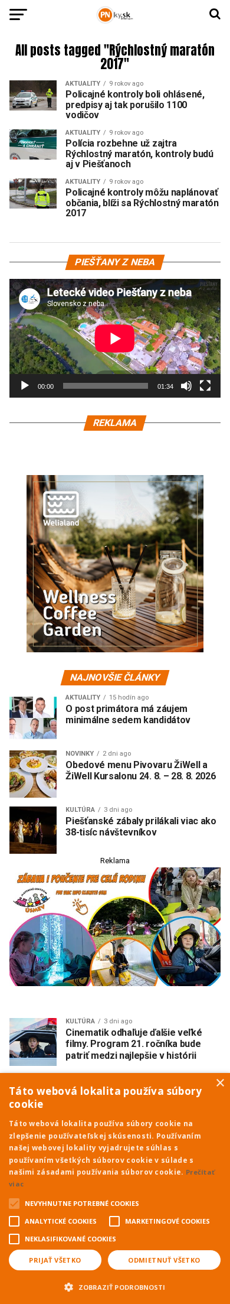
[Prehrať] (25, 386)
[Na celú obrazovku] (205, 386)
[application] (115, 338)
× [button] (219, 1083)
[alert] (115, 1188)
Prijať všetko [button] (55, 1260)
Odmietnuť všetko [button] (164, 1260)
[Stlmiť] (186, 386)
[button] (115, 1285)
